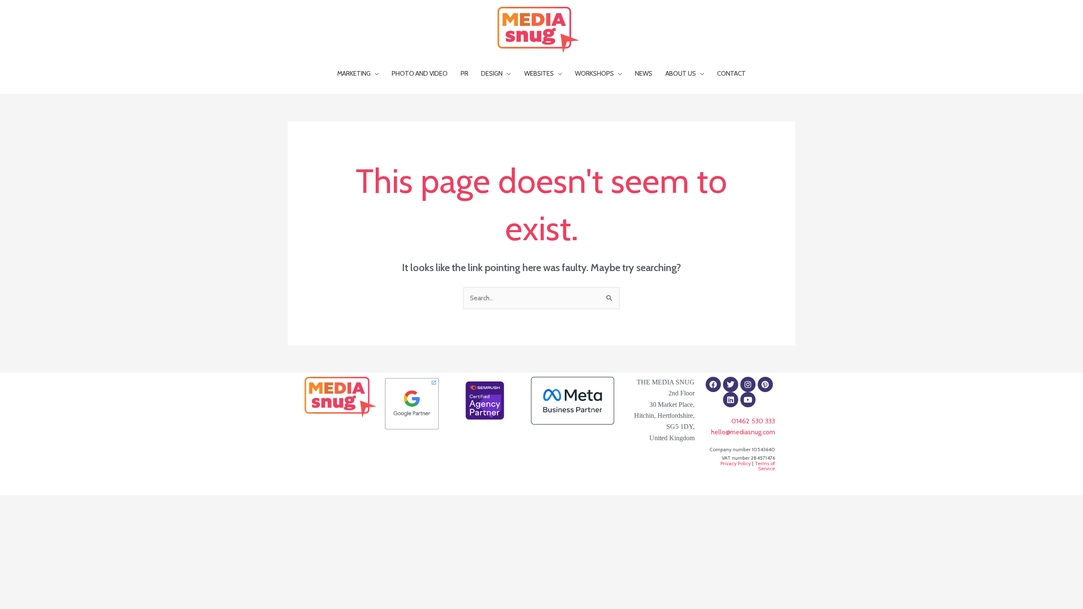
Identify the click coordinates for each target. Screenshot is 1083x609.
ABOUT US (680, 73)
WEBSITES (539, 73)
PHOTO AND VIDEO (420, 73)
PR (464, 73)
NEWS (643, 73)
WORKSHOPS (594, 73)
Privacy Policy (735, 463)
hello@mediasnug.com (743, 432)
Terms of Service (765, 466)
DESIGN (492, 73)
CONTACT (731, 73)
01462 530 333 (753, 421)
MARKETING (354, 73)
